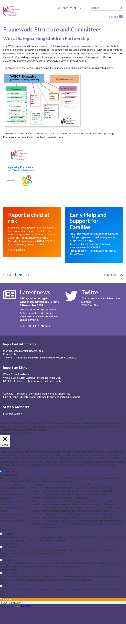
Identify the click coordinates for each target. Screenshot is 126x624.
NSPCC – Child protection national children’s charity (32, 380)
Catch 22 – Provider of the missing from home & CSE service (36, 393)
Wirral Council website (16, 374)
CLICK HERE (92, 247)
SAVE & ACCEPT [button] (9, 595)
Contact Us (9, 354)
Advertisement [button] (8, 569)
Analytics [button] (5, 556)
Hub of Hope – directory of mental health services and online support (41, 396)
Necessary (9, 471)
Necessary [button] (6, 468)
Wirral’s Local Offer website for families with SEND (32, 377)
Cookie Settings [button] (9, 433)
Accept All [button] (25, 433)
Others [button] (4, 582)
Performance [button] (7, 543)
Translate (26, 605)
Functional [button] (6, 530)
